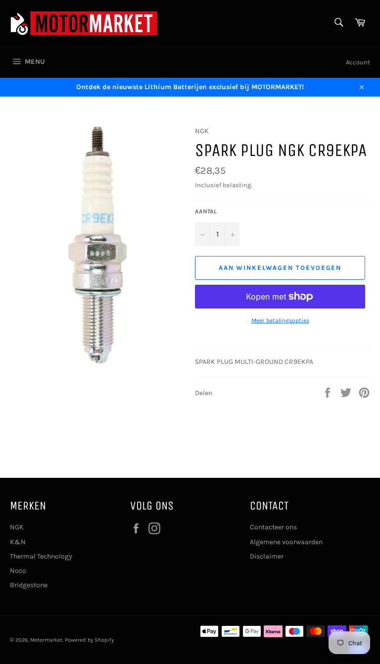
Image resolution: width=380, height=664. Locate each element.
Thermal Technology (41, 556)
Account (358, 62)
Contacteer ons (273, 527)
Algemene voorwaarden (286, 542)
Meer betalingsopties (280, 320)
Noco (18, 570)
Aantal (206, 211)
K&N (18, 542)
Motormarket (46, 640)
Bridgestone (29, 585)
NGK (17, 527)
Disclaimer (267, 556)
